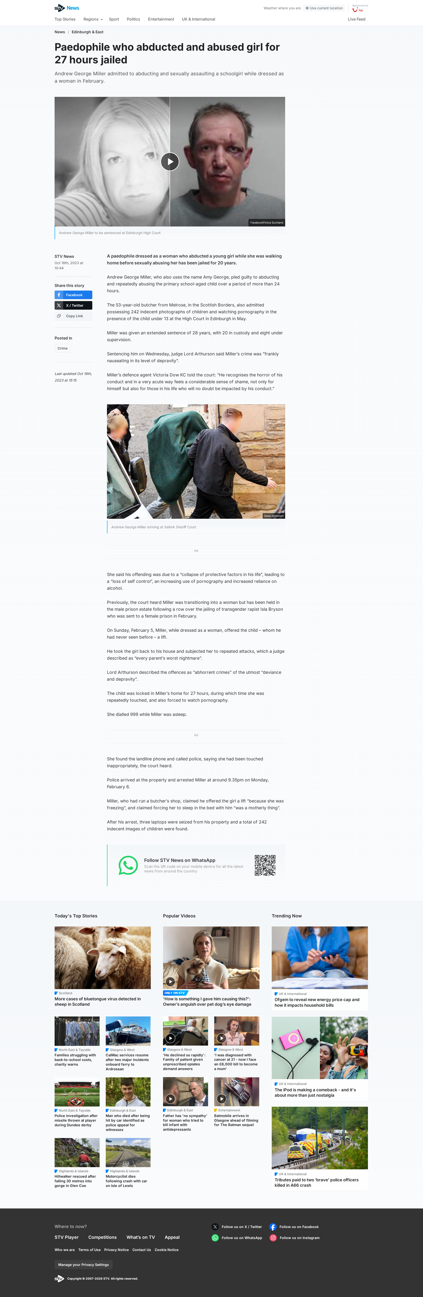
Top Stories (65, 19)
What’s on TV (141, 1237)
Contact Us (141, 1250)
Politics (133, 19)
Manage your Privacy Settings (83, 1265)
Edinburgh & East (88, 32)
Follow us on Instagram (300, 1238)
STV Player (67, 1237)
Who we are (65, 1250)
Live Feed (356, 19)
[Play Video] (170, 161)
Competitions (102, 1237)
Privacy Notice (116, 1250)
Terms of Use (89, 1250)
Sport (114, 19)
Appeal (172, 1237)
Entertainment (161, 19)
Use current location (326, 8)
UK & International (198, 19)
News (60, 32)
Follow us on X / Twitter (242, 1227)
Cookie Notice (166, 1250)
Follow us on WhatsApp (242, 1238)
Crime (63, 348)
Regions (91, 19)
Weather (270, 8)
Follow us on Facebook (299, 1227)
